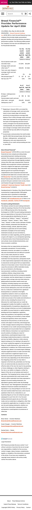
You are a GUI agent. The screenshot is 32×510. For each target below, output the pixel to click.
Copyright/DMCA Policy (8, 507)
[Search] (22, 13)
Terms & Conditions (22, 504)
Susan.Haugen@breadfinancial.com (12, 426)
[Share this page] (30, 13)
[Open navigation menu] (2, 13)
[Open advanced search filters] (25, 13)
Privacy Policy (21, 507)
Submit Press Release (10, 504)
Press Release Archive (18, 501)
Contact (28, 507)
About (9, 501)
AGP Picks (4, 2)
